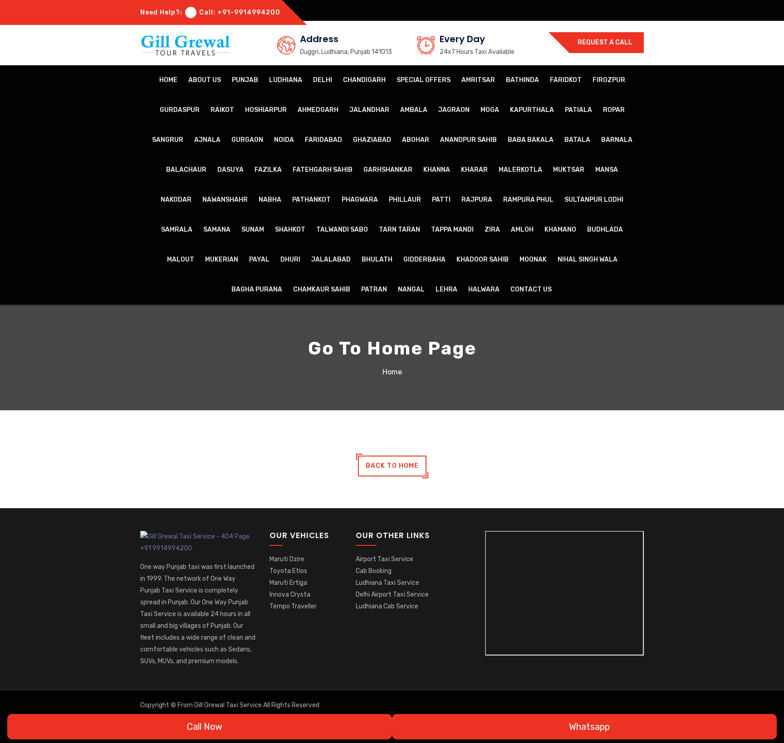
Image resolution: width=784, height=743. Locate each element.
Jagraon (454, 110)
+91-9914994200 (248, 12)
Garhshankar (387, 170)
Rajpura (476, 200)
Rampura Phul (528, 200)
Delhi (322, 80)
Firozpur (609, 80)
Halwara (484, 289)
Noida (284, 140)
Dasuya (230, 170)
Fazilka (268, 170)
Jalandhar (369, 110)
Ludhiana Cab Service (387, 606)
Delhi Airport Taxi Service (392, 594)
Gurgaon (247, 140)
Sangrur (167, 140)
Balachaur (186, 170)
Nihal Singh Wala (587, 259)
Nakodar (176, 200)
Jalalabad (331, 259)
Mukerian (221, 259)
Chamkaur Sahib (321, 289)
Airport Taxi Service (384, 559)
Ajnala (207, 140)
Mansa (606, 170)
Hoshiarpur (266, 110)
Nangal (411, 289)
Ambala (413, 110)
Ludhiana (285, 80)
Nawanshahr (225, 200)
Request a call (604, 42)
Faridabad (323, 140)
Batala (577, 140)
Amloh (522, 229)
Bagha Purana (256, 289)
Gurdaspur (180, 110)
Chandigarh (364, 80)
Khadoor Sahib (482, 259)
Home (168, 80)
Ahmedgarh (318, 110)
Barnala (616, 140)
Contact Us (531, 289)
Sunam (252, 229)
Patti (441, 200)
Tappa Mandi (452, 229)
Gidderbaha (424, 259)
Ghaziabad (372, 140)
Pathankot (311, 200)
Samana (216, 229)
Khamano (560, 229)
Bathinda (522, 80)
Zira (492, 229)
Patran (374, 289)
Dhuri (290, 259)
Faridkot (566, 80)
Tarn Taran (399, 229)
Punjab (245, 80)
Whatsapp (588, 726)
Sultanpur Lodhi (593, 200)
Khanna (436, 170)
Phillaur (405, 200)
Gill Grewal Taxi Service (228, 705)
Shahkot (290, 229)
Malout (180, 259)
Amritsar (478, 80)
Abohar (415, 140)
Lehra (446, 289)
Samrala (176, 229)
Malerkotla (520, 170)
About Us (204, 80)
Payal (259, 259)
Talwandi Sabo (342, 229)
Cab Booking (374, 571)
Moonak (533, 259)
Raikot (222, 110)
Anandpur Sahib (468, 140)
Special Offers (424, 80)
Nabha (270, 200)
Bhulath (377, 259)
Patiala (578, 110)
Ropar (614, 110)
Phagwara (360, 200)
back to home (392, 466)
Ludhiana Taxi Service (387, 583)
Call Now (203, 726)
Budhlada (605, 229)
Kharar (474, 170)
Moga (489, 110)
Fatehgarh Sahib (323, 170)
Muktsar (568, 170)
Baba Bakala (531, 140)
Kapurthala (532, 110)
